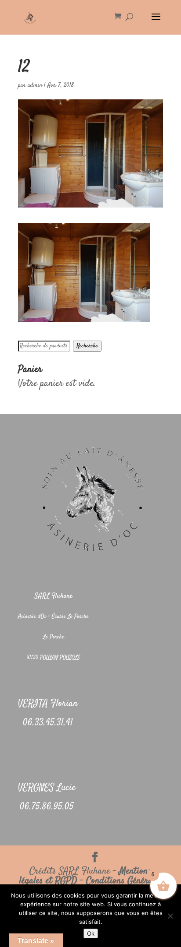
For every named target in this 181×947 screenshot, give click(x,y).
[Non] (170, 916)
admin (35, 85)
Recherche (87, 346)
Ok (90, 933)
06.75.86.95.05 (47, 807)
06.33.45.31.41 (48, 723)
